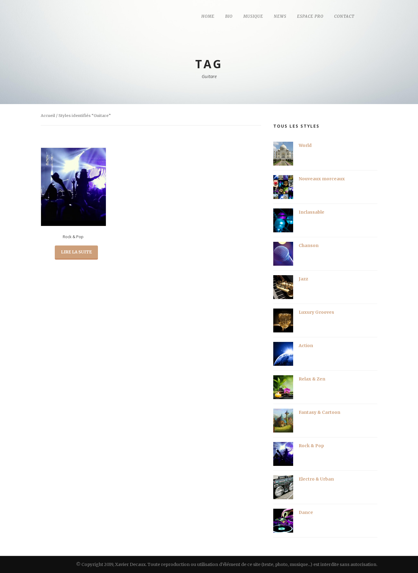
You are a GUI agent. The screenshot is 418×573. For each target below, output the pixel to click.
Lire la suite (76, 252)
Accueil (48, 115)
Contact (344, 16)
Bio (229, 16)
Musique (253, 16)
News (280, 16)
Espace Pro (310, 16)
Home (208, 16)
